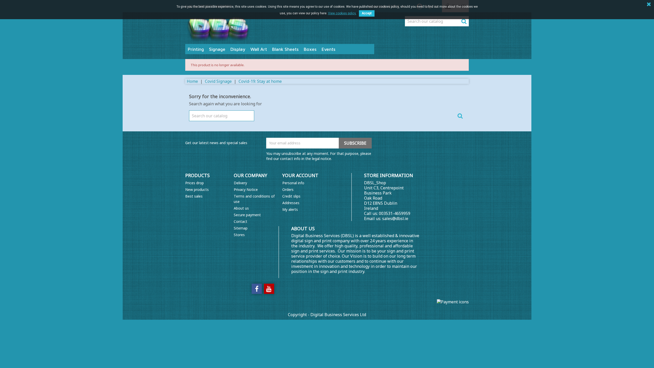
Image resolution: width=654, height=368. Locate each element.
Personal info (293, 182)
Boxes (310, 49)
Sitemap (241, 228)
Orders (288, 189)
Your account (300, 175)
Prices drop (194, 182)
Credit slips (291, 196)
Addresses (290, 202)
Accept (367, 13)
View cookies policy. (342, 13)
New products (197, 189)
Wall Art (258, 49)
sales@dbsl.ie (395, 218)
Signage (217, 49)
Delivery (240, 182)
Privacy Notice (246, 189)
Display (237, 49)
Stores (239, 234)
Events (328, 49)
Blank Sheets (285, 49)
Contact (240, 221)
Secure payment (247, 214)
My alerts (290, 209)
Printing (196, 49)
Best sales (194, 196)
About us (241, 208)
